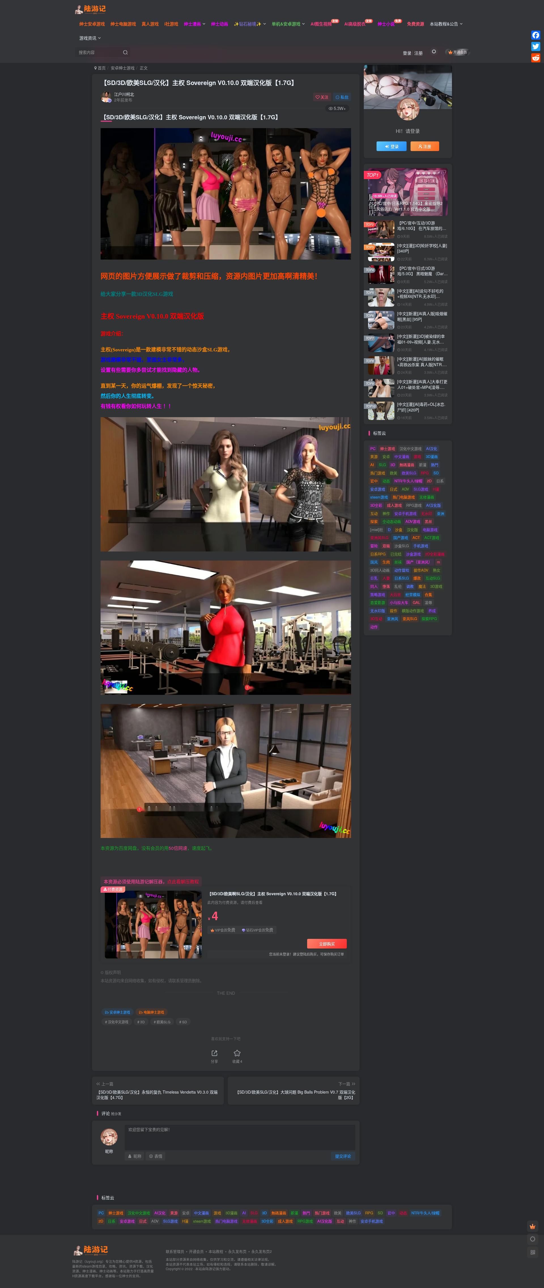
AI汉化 (431, 448)
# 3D (141, 1021)
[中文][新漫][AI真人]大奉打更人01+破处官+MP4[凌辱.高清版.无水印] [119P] (422, 387)
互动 (374, 513)
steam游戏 (379, 497)
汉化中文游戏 (411, 448)
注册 (418, 53)
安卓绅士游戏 (123, 68)
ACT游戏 (431, 537)
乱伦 (398, 586)
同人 (374, 586)
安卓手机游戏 (405, 513)
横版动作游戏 (413, 610)
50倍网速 (178, 848)
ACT (416, 537)
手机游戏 (420, 545)
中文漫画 (401, 456)
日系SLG (401, 578)
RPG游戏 (414, 505)
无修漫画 (426, 497)
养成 (432, 610)
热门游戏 (377, 473)
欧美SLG (409, 473)
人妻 (386, 578)
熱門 (434, 464)
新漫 (422, 464)
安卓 (386, 456)
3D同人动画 (380, 570)
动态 (386, 480)
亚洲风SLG (379, 537)
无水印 (426, 513)
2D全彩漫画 (435, 554)
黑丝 (428, 521)
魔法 (422, 586)
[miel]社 (376, 529)
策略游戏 (377, 594)
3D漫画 (432, 456)
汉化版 (412, 529)
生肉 (386, 562)
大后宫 (395, 594)
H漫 (436, 489)
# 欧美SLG (162, 1021)
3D (392, 464)
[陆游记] (90, 8)
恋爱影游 (377, 602)
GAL (416, 602)
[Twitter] (535, 46)
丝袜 (398, 562)
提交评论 (343, 1156)
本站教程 (216, 1251)
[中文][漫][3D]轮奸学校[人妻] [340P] (422, 248)
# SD (183, 1021)
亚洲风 (392, 618)
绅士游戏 (387, 448)
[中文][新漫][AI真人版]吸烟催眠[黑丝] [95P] (422, 316)
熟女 (436, 570)
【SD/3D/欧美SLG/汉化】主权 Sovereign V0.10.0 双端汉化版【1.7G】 (199, 82)
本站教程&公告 (444, 24)
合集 (428, 594)
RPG (425, 473)
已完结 (395, 554)
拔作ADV (421, 570)
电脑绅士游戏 (154, 1012)
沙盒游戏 (413, 554)
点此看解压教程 (183, 881)
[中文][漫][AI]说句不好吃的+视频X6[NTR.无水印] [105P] (420, 296)
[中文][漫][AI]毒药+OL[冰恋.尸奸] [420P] (421, 407)
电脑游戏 (430, 529)
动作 (374, 626)
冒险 (374, 545)
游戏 (417, 456)
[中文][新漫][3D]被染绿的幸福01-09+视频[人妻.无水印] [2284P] (421, 341)
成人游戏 (394, 505)
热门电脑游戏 (404, 497)
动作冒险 (401, 570)
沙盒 (398, 529)
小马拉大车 (399, 602)
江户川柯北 (124, 94)
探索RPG (429, 618)
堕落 (386, 586)
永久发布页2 (261, 1251)
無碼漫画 (407, 464)
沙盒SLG (401, 545)
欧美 (393, 473)
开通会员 (460, 52)
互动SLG (433, 578)
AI (372, 464)
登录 (407, 53)
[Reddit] (535, 57)
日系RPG (378, 554)
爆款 (417, 578)
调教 (410, 586)
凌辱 (428, 602)
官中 (374, 480)
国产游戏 (400, 537)
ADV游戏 (412, 521)
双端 (386, 545)
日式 (393, 489)
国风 (374, 562)
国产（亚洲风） (419, 562)
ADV (405, 489)
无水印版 (377, 610)
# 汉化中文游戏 (116, 1021)
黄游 (374, 456)
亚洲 (440, 513)
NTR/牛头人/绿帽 (408, 480)
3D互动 (376, 618)
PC (372, 448)
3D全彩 (376, 505)
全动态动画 (391, 521)
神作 (386, 513)
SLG (382, 464)
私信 (344, 97)
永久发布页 (237, 1251)
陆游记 (210, 1268)
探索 (374, 521)
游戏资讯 (87, 38)
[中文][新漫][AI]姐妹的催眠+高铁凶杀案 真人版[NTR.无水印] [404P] (422, 364)
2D (429, 480)
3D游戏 (436, 586)
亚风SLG (410, 618)
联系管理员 (175, 1251)
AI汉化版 (433, 505)
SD (436, 473)
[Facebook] (535, 35)
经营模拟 (412, 594)
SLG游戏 (421, 489)
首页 (101, 68)
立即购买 (327, 944)
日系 (440, 480)
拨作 (393, 610)
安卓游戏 (377, 489)
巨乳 (374, 578)
